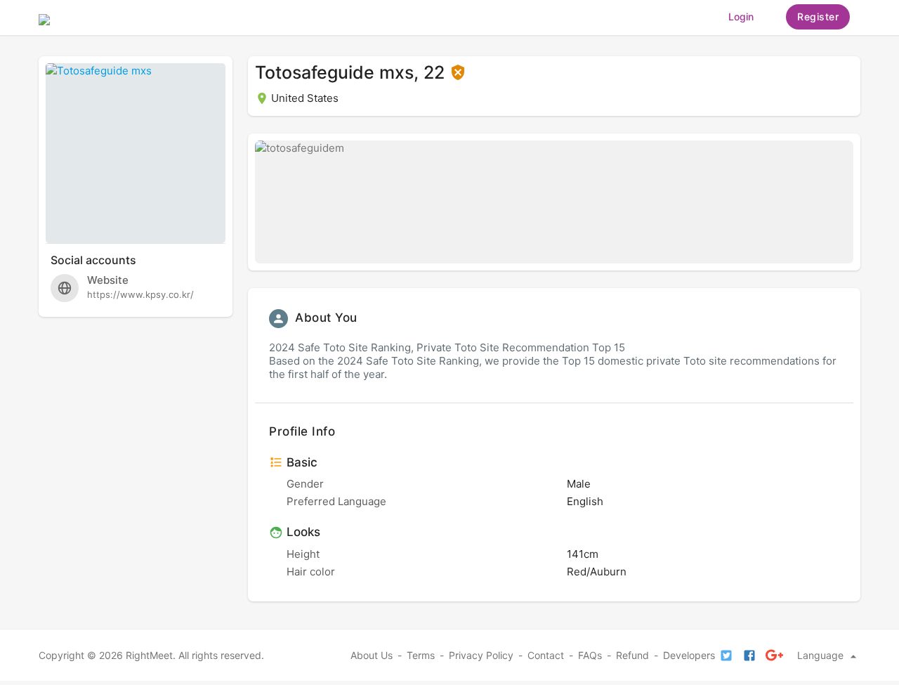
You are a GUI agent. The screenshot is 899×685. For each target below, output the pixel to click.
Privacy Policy (481, 655)
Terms (421, 655)
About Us (371, 655)
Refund (632, 655)
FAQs (590, 655)
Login (741, 16)
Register (818, 16)
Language (821, 655)
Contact (545, 655)
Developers (689, 655)
